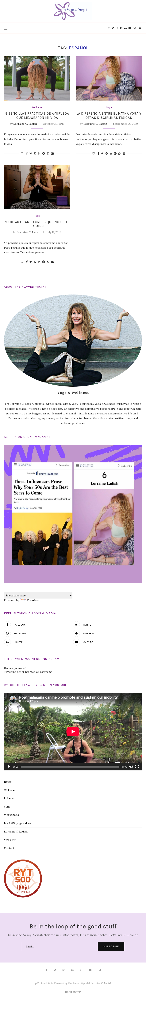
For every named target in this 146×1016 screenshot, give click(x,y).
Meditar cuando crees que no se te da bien (37, 224)
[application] (73, 731)
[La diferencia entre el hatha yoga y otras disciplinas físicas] (109, 78)
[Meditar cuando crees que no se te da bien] (37, 187)
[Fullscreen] (137, 767)
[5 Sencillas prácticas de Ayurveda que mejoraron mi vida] (37, 78)
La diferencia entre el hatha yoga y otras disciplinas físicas (108, 115)
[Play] (9, 767)
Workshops (11, 814)
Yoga (109, 107)
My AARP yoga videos (17, 823)
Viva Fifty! (10, 839)
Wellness (37, 107)
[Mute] (131, 767)
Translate (33, 600)
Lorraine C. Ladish (25, 123)
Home (8, 781)
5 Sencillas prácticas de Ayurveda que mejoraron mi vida (37, 115)
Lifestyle (9, 798)
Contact (9, 848)
